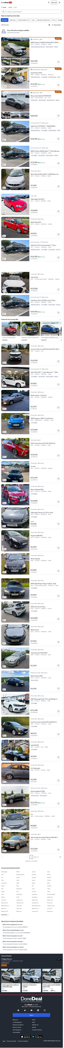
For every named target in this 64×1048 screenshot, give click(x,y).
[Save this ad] (58, 62)
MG (17, 891)
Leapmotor (34, 894)
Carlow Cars (35, 911)
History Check (17, 1027)
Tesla (48, 891)
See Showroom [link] (5, 962)
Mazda (33, 883)
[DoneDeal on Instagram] (45, 1010)
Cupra (48, 888)
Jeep (2, 894)
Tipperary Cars (50, 905)
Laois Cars (49, 908)
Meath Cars (50, 900)
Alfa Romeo (19, 894)
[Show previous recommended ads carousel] (57, 319)
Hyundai (34, 874)
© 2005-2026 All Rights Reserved (51, 1040)
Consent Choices (37, 1030)
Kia (2, 877)
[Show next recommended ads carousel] (60, 319)
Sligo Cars (19, 911)
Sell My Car (35, 1024)
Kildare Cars (35, 900)
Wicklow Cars (35, 908)
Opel (2, 880)
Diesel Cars (50, 911)
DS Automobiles (51, 894)
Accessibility (16, 1032)
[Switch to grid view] (49, 24)
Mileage (60, 20)
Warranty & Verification (43, 20)
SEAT (18, 883)
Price (54, 20)
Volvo (18, 880)
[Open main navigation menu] (60, 2)
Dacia (48, 883)
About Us (15, 1019)
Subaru (3, 897)
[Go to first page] (2, 857)
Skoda (18, 877)
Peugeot (34, 877)
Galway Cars (20, 900)
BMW (18, 871)
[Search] (3, 12)
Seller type (13, 20)
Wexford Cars (20, 902)
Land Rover (4, 883)
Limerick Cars (4, 902)
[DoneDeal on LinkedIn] (38, 1010)
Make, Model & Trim (23, 20)
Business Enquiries (18, 1024)
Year (33, 20)
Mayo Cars (3, 908)
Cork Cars (3, 900)
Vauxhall (49, 886)
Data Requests (17, 1030)
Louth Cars (19, 905)
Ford (2, 874)
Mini (18, 886)
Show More (4, 914)
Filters (5, 20)
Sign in (31, 1015)
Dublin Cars (50, 897)
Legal (3, 1041)
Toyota (33, 871)
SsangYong (34, 897)
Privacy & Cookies (11, 1041)
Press (33, 1019)
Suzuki (2, 886)
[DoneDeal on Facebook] (18, 1010)
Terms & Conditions (23, 1041)
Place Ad (54, 2)
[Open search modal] (49, 2)
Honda (33, 880)
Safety (34, 1027)
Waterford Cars (5, 905)
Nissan (48, 874)
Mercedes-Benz (20, 874)
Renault (49, 877)
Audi (48, 871)
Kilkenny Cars (4, 911)
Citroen (49, 880)
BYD (2, 888)
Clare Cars (19, 908)
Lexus (33, 888)
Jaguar (2, 891)
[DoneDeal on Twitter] (25, 1010)
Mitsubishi (19, 888)
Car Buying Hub (17, 1022)
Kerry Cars (49, 902)
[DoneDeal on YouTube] (31, 1010)
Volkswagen (4, 871)
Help (33, 1022)
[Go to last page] (60, 857)
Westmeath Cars (36, 905)
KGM (18, 897)
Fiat (33, 886)
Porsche (34, 891)
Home (10, 7)
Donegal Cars (35, 902)
